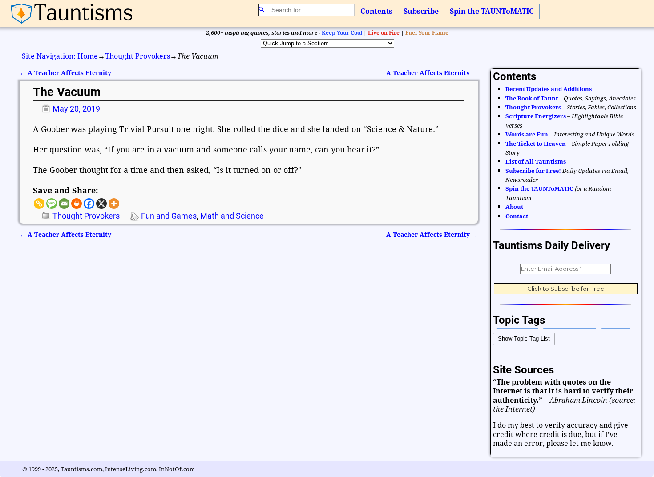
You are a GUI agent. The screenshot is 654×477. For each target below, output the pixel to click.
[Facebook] (89, 203)
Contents (376, 11)
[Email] (64, 203)
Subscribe (421, 11)
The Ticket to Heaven (535, 143)
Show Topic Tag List (524, 338)
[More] (114, 203)
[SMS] (51, 203)
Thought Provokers (137, 56)
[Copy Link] (39, 203)
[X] (101, 203)
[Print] (76, 203)
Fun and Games (169, 215)
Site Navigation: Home (60, 56)
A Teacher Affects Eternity (65, 72)
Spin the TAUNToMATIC (492, 11)
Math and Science (232, 215)
